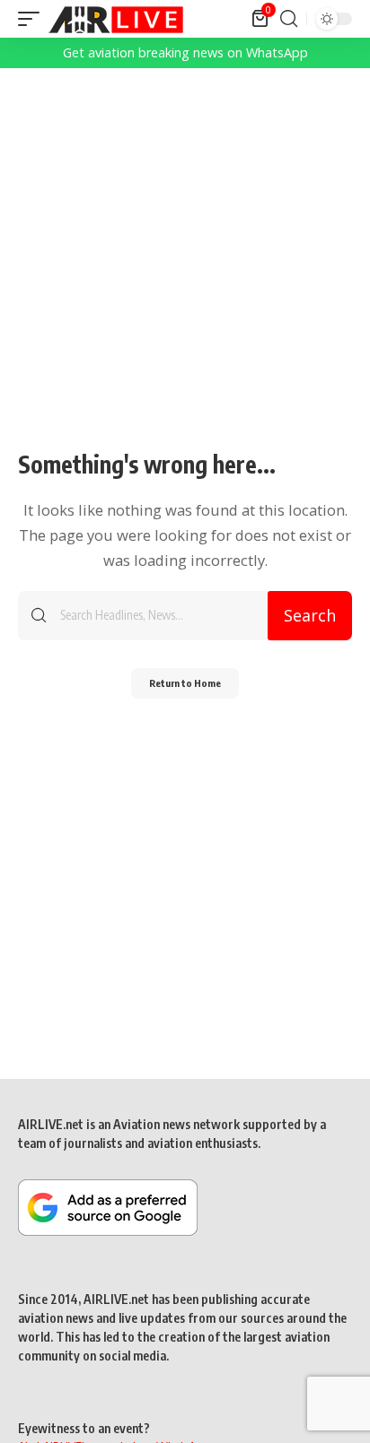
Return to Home (185, 683)
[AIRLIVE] (115, 18)
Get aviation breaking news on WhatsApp (185, 52)
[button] (33, 18)
